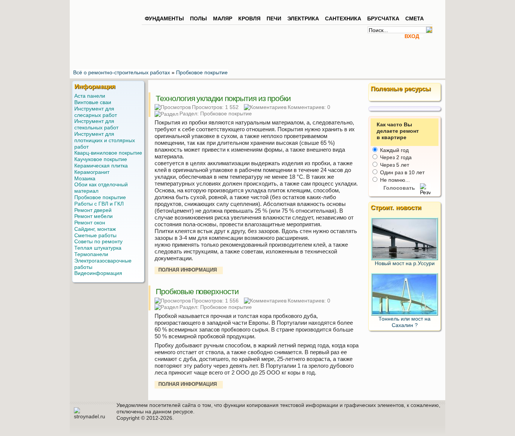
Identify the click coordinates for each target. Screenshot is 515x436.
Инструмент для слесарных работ (95, 112)
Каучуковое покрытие (100, 159)
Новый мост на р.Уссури (405, 263)
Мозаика (84, 178)
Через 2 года (395, 157)
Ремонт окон (89, 223)
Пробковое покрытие (226, 114)
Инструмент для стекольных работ (96, 124)
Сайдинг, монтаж (95, 229)
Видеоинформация (98, 273)
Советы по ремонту (98, 241)
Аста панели (89, 96)
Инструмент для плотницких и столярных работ (104, 140)
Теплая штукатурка (97, 248)
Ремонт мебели (93, 216)
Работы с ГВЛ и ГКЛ (99, 204)
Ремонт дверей (93, 210)
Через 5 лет (394, 165)
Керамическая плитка (101, 166)
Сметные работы (95, 235)
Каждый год (394, 150)
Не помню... (394, 180)
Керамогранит (91, 172)
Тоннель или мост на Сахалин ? (405, 322)
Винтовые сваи (92, 102)
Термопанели (91, 254)
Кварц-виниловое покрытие (108, 153)
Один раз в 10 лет (402, 172)
